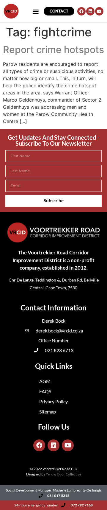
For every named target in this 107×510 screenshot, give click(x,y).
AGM (45, 381)
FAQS (45, 391)
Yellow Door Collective (63, 474)
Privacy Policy (53, 401)
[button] (36, 11)
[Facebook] (81, 11)
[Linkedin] (90, 11)
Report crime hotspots (53, 49)
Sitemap (47, 411)
